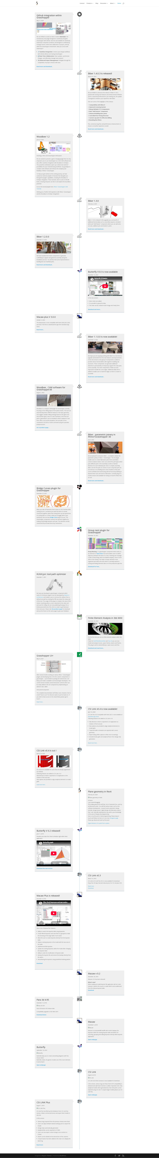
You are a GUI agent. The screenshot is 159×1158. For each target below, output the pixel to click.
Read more (91, 886)
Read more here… (93, 743)
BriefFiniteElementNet (99, 641)
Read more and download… (45, 66)
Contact (82, 3)
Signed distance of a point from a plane (98, 823)
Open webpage (92, 1039)
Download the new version (44, 868)
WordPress (63, 1155)
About (112, 3)
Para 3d (110, 641)
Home (119, 3)
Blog (97, 3)
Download (91, 888)
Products (89, 3)
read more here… (41, 784)
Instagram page (114, 818)
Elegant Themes (47, 1155)
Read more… (40, 329)
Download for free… (94, 566)
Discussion (103, 3)
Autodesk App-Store (93, 716)
